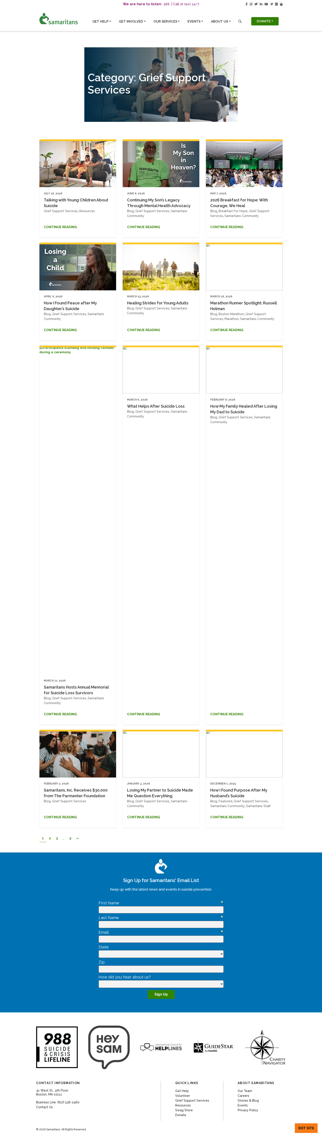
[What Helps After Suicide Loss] (161, 369)
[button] (240, 21)
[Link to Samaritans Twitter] (256, 4)
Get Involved (131, 21)
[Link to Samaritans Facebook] (247, 4)
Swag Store (184, 1110)
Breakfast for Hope (233, 211)
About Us (219, 21)
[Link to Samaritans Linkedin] (261, 4)
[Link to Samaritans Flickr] (276, 4)
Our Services (165, 21)
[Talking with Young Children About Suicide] (77, 163)
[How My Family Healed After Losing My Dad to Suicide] (244, 369)
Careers (243, 1095)
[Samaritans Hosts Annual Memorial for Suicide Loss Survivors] (77, 510)
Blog (130, 211)
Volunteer (182, 1095)
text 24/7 (191, 4)
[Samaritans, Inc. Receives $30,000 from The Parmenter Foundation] (77, 754)
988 (167, 4)
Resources (87, 211)
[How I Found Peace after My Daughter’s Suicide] (77, 266)
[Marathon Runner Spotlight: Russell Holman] (244, 266)
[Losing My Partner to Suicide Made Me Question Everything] (161, 754)
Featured (225, 801)
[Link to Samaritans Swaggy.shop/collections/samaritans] (281, 4)
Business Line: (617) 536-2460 (58, 1102)
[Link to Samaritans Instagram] (251, 4)
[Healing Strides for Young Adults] (161, 266)
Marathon (232, 319)
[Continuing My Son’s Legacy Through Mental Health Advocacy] (161, 163)
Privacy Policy (248, 1110)
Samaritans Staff (258, 806)
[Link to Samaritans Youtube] (266, 4)
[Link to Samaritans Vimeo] (271, 4)
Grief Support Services (61, 211)
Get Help (100, 21)
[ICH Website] (57, 1047)
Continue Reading (60, 227)
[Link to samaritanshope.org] (63, 18)
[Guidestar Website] (213, 1047)
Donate (264, 21)
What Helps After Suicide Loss (156, 406)
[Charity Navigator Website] (265, 1047)
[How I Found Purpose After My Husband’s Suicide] (244, 754)
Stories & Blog (248, 1100)
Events (194, 21)
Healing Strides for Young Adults (157, 303)
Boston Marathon (231, 314)
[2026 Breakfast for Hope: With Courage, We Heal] (244, 163)
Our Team (245, 1091)
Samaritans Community (242, 216)
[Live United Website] (109, 1047)
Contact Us (44, 1107)
